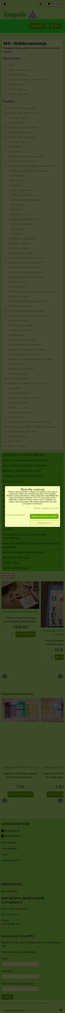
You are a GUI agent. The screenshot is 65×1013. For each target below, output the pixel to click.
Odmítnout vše (44, 523)
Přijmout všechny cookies (44, 516)
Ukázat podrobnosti (15, 515)
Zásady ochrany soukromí (46, 508)
